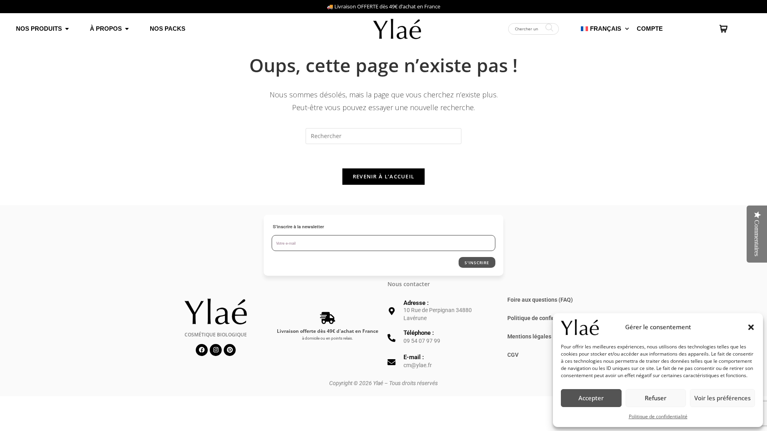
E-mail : (413, 357)
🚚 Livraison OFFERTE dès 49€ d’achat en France (383, 6)
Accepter (591, 398)
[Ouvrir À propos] (127, 29)
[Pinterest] (230, 350)
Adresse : (416, 302)
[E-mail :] (391, 362)
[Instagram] (216, 350)
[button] (751, 327)
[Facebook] (202, 350)
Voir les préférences (722, 398)
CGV (513, 355)
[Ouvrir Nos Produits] (67, 29)
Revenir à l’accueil (384, 176)
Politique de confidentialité (658, 416)
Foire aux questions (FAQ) (540, 300)
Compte (650, 28)
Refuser (655, 398)
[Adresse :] (391, 311)
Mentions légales (529, 336)
